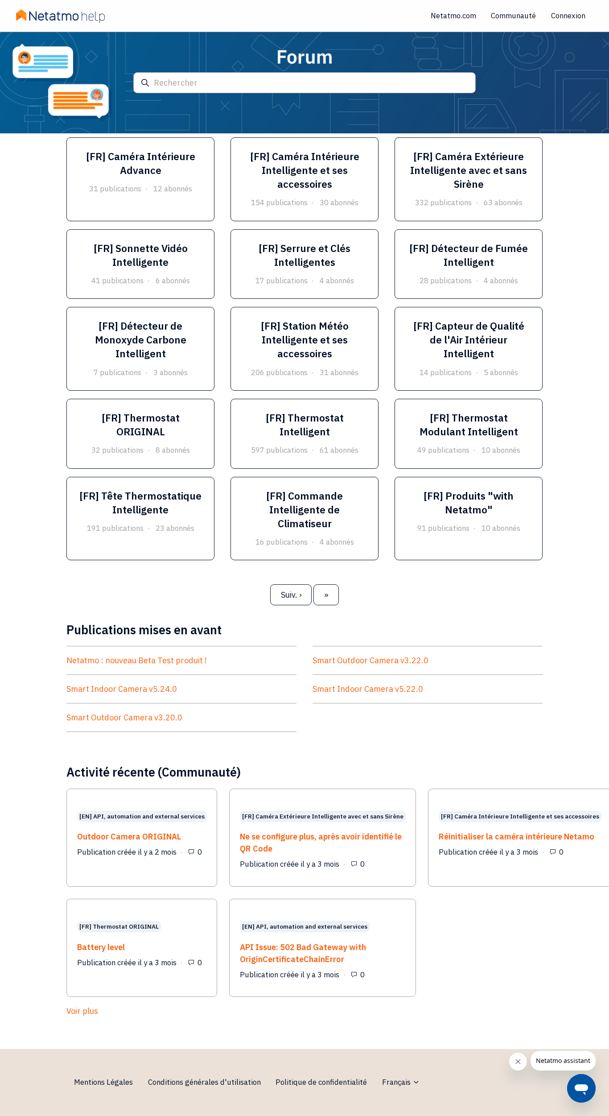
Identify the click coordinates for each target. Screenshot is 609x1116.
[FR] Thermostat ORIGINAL (119, 927)
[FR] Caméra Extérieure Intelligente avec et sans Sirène (322, 817)
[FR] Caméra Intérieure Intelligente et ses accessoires (520, 817)
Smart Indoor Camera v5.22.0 (368, 689)
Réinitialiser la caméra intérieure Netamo (516, 836)
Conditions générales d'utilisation (204, 1082)
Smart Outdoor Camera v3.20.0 (124, 717)
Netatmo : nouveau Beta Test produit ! (136, 660)
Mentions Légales (103, 1082)
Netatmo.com (453, 16)
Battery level (101, 947)
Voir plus (143, 1011)
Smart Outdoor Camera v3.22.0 (370, 660)
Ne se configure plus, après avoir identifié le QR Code (321, 842)
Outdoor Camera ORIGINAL (129, 836)
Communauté (513, 16)
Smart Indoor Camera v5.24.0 (121, 689)
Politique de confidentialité (321, 1082)
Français (397, 1082)
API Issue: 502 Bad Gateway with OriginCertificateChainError (303, 953)
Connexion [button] (568, 16)
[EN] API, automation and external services (142, 817)
